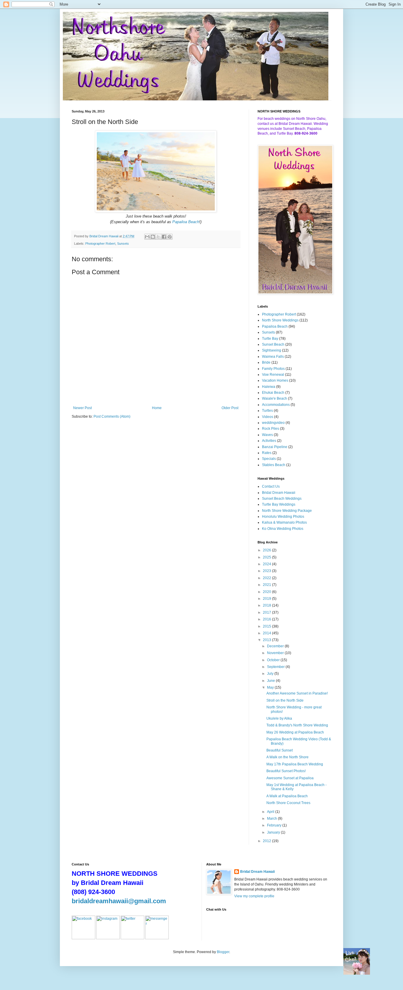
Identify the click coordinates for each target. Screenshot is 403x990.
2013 (267, 640)
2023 (267, 571)
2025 (267, 557)
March (272, 818)
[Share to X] (158, 237)
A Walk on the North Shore (287, 757)
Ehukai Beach (273, 393)
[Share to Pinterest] (170, 237)
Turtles (267, 411)
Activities (269, 441)
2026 (267, 550)
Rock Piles (270, 429)
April (271, 812)
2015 (267, 626)
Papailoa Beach (185, 222)
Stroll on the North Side (285, 700)
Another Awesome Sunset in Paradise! (297, 693)
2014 (267, 633)
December (276, 646)
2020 (267, 592)
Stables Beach (273, 465)
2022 (267, 578)
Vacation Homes (275, 380)
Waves (267, 435)
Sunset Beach (273, 344)
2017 (267, 612)
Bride (266, 362)
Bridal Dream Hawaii (278, 493)
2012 (267, 841)
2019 (267, 599)
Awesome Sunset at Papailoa (290, 778)
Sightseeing (271, 350)
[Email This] (147, 237)
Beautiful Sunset (279, 750)
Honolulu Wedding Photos (283, 516)
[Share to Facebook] (164, 237)
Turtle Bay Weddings (278, 504)
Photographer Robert (100, 243)
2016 (267, 619)
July (270, 674)
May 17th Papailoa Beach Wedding (294, 764)
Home (157, 408)
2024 (267, 564)
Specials (269, 459)
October (274, 660)
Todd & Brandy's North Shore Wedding (297, 725)
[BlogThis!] (153, 237)
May (271, 687)
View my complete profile (254, 896)
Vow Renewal (273, 375)
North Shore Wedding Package (287, 511)
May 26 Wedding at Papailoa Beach (295, 732)
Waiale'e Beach (274, 398)
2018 (267, 605)
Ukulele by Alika (279, 718)
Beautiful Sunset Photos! (286, 771)
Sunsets (123, 243)
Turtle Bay (270, 338)
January (274, 832)
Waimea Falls (273, 356)
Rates (266, 453)
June (271, 681)
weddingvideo (273, 423)
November (276, 653)
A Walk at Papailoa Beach (287, 796)
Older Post (230, 408)
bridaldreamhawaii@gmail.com (119, 901)
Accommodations (276, 405)
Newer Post (82, 408)
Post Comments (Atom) (112, 416)
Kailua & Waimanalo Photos (284, 522)
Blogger (223, 952)
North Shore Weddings (280, 320)
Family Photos (273, 369)
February (274, 825)
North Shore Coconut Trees (288, 803)
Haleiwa (268, 387)
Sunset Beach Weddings (282, 498)
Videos (267, 417)
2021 (267, 585)
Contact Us (271, 486)
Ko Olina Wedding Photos (282, 529)
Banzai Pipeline (274, 447)
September (276, 667)
